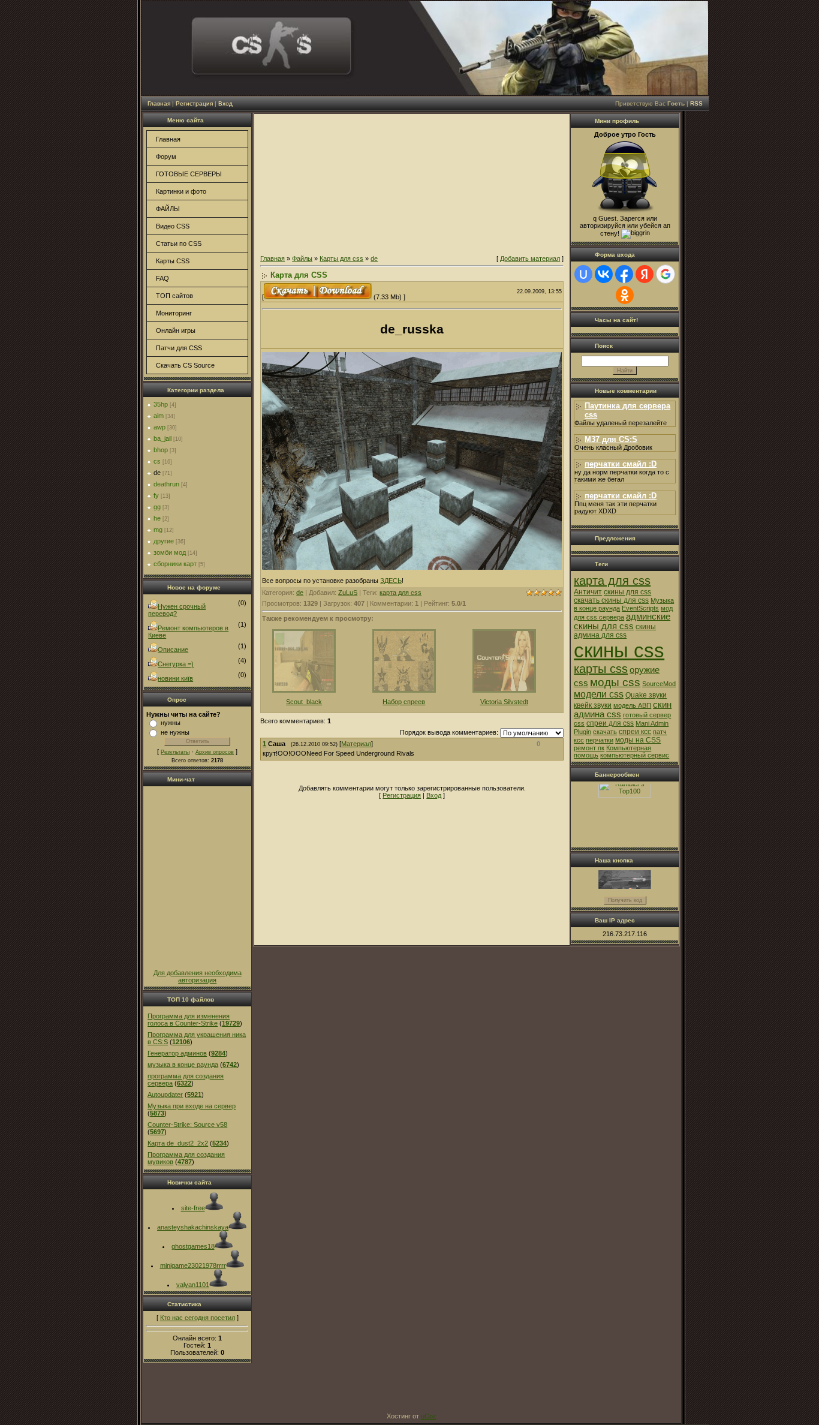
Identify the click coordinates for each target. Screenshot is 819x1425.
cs (157, 461)
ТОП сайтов (174, 295)
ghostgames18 (193, 1246)
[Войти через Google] (665, 274)
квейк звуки (593, 705)
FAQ (162, 278)
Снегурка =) (176, 664)
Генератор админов (177, 1053)
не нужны (175, 732)
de (157, 472)
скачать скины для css (611, 600)
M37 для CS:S (611, 439)
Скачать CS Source (185, 365)
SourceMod (659, 683)
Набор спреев (404, 701)
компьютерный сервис (634, 755)
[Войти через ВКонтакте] (604, 274)
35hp (160, 404)
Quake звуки (646, 695)
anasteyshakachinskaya (192, 1227)
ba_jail (162, 438)
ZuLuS (347, 592)
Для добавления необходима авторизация (197, 976)
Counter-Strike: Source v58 (187, 1124)
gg (157, 506)
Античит (588, 592)
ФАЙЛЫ (168, 208)
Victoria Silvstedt (504, 701)
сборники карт (175, 563)
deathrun (166, 484)
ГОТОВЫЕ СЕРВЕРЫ (189, 174)
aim (158, 415)
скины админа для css (615, 631)
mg (157, 529)
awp (159, 427)
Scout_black (304, 701)
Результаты (175, 752)
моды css (615, 682)
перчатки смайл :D (621, 463)
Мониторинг (174, 313)
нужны (170, 722)
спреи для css (610, 723)
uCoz (428, 1416)
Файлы (302, 258)
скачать (605, 731)
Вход (225, 103)
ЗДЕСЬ (391, 580)
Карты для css (341, 258)
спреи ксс (635, 731)
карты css (601, 668)
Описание (173, 649)
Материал (356, 743)
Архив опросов (214, 752)
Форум (166, 156)
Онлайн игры (175, 330)
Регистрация (194, 103)
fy (156, 495)
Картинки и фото (181, 191)
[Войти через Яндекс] (645, 274)
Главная (158, 103)
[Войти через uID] (583, 274)
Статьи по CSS (178, 243)
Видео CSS (172, 226)
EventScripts (640, 608)
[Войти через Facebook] (624, 274)
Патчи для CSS (179, 347)
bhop (160, 449)
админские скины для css (622, 621)
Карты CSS (172, 260)
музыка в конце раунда (182, 1064)
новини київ (175, 678)
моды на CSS (638, 740)
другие (163, 541)
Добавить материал (530, 258)
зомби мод (169, 552)
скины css (619, 650)
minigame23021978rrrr (193, 1265)
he (157, 518)
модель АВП (632, 705)
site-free (193, 1207)
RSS (696, 103)
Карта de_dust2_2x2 (177, 1143)
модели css (599, 694)
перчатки (599, 740)
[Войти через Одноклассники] (625, 295)
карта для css (400, 592)
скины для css (627, 592)
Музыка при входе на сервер (191, 1106)
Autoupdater (165, 1094)
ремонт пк (589, 747)
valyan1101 (192, 1284)
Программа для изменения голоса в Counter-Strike (188, 1019)
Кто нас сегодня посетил (197, 1317)
